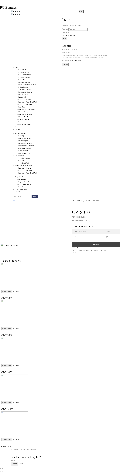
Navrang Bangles (23, 119)
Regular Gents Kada (24, 124)
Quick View (15, 291)
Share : (74, 253)
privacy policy (76, 60)
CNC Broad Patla (23, 72)
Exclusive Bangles (24, 82)
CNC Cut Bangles (24, 77)
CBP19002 (6, 335)
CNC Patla (21, 79)
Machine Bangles (23, 112)
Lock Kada (21, 107)
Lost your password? (68, 35)
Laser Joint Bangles (24, 99)
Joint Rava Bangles (24, 89)
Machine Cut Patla (24, 117)
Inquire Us (75, 248)
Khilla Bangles (23, 94)
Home (75, 201)
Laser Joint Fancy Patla (25, 104)
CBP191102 (7, 446)
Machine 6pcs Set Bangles (26, 109)
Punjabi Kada (22, 122)
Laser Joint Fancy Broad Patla (27, 102)
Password (65, 29)
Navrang (21, 136)
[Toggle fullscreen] (2, 468)
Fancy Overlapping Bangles (27, 84)
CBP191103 (7, 409)
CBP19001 (6, 298)
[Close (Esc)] (0, 468)
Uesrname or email (68, 25)
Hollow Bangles (23, 87)
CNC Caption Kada (24, 74)
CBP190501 (7, 372)
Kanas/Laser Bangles (25, 92)
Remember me (68, 32)
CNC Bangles (22, 69)
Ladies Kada (22, 97)
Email (63, 52)
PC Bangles (8, 7)
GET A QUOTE (96, 244)
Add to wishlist (6, 291)
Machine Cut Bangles (25, 114)
